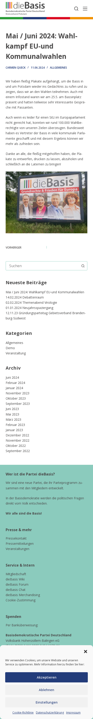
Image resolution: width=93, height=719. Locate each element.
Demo (10, 348)
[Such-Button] (83, 265)
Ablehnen (46, 689)
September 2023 (18, 403)
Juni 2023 (12, 409)
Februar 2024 (15, 383)
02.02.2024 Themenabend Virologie (31, 302)
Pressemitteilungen (20, 543)
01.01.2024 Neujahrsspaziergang (29, 308)
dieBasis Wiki (15, 579)
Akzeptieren (46, 677)
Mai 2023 (12, 414)
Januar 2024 (14, 388)
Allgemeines (58, 68)
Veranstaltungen (17, 549)
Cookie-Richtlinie (23, 712)
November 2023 (17, 393)
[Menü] (85, 8)
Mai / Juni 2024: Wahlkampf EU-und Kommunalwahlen (45, 292)
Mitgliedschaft (16, 574)
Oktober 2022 (16, 445)
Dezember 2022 (17, 435)
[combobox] (42, 265)
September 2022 (18, 451)
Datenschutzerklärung (50, 712)
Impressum (73, 712)
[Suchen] (76, 9)
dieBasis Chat (16, 589)
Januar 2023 (14, 430)
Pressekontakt (16, 538)
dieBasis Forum (17, 584)
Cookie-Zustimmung (20, 600)
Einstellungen (47, 702)
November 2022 (17, 440)
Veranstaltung (16, 353)
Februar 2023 (15, 425)
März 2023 (13, 419)
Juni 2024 (12, 377)
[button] (85, 651)
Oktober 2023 (16, 398)
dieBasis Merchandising (23, 595)
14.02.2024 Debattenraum (25, 297)
